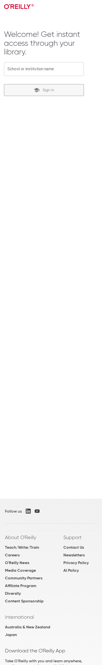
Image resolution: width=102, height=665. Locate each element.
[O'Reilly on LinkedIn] (28, 511)
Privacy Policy (76, 562)
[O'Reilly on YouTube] (37, 511)
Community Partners (23, 578)
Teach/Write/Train (22, 547)
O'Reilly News (17, 562)
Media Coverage (20, 570)
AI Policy (71, 570)
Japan (11, 634)
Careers (12, 555)
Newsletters (74, 555)
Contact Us (73, 547)
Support (72, 537)
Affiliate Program (20, 585)
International (19, 617)
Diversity (13, 593)
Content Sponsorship (24, 601)
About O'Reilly (20, 537)
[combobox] (44, 69)
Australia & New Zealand (27, 627)
